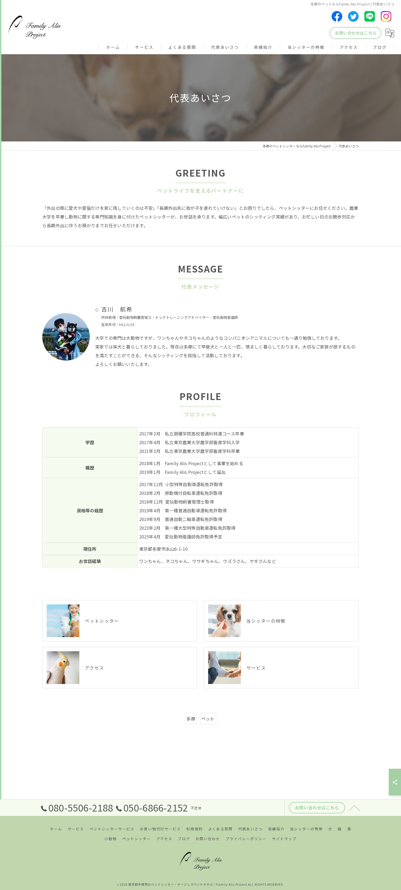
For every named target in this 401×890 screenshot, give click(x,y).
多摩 (190, 718)
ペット (208, 718)
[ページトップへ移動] (354, 807)
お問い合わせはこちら (355, 33)
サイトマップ (284, 838)
